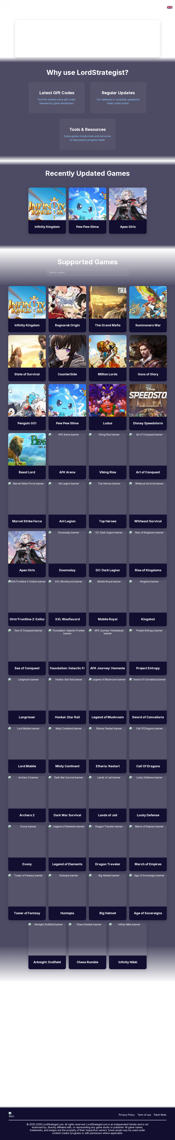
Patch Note (160, 1114)
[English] (169, 7)
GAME (20, 7)
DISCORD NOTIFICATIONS (45, 7)
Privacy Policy (127, 1114)
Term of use (144, 1114)
